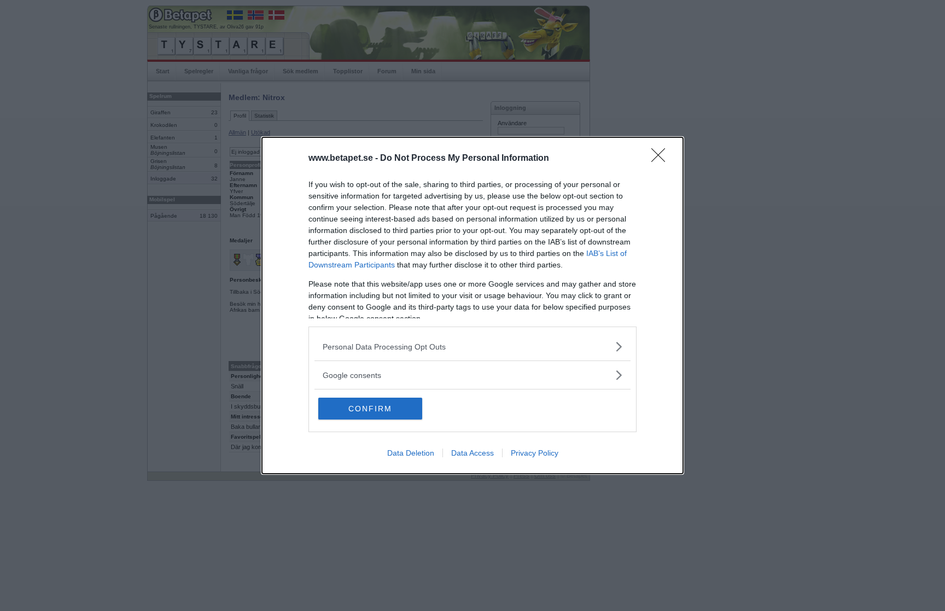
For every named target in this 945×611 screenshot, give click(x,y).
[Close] (661, 158)
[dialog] (472, 305)
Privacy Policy (534, 453)
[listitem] (472, 346)
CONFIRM (370, 408)
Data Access (472, 453)
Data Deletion (410, 453)
